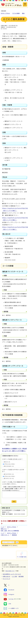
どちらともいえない (9, 464)
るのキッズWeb (5, 13)
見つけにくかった (9, 478)
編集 (17, 542)
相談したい (4, 528)
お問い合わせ (6, 576)
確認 (14, 501)
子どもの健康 (16, 13)
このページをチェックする (8, 542)
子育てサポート (5, 535)
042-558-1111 (10, 570)
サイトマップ (6, 578)
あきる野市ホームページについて (12, 574)
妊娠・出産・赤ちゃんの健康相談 (10, 530)
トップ (2, 526)
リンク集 (14, 576)
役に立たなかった (9, 466)
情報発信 (14, 535)
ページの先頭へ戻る (22, 556)
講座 (23, 13)
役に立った (7, 462)
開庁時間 (21, 576)
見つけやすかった (9, 474)
